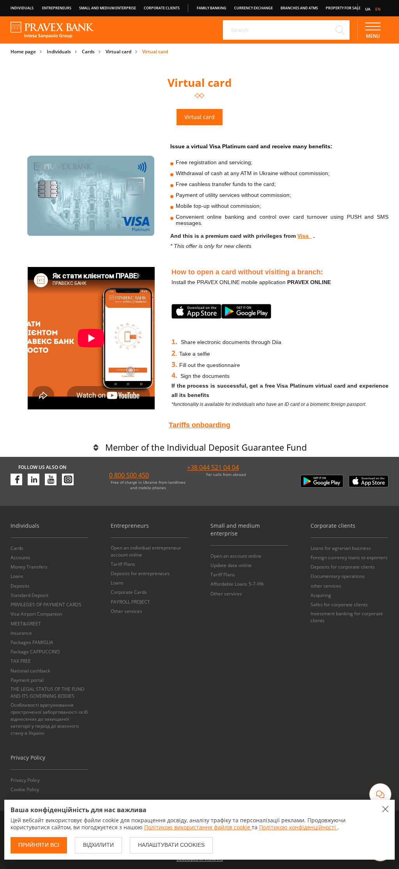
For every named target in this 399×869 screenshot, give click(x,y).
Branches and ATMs (299, 8)
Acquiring (321, 595)
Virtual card (118, 51)
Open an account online (235, 556)
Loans (17, 576)
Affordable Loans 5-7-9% (237, 584)
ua (368, 9)
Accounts (20, 557)
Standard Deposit (29, 595)
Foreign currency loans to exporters (349, 557)
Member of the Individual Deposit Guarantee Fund (206, 447)
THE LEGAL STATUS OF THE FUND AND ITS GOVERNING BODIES (48, 692)
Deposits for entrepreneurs (140, 573)
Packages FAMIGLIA (32, 642)
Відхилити (98, 845)
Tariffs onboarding (199, 425)
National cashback (30, 670)
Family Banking (211, 8)
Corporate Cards (129, 592)
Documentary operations (338, 576)
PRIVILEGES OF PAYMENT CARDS (46, 604)
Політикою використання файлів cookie (198, 827)
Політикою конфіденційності (298, 827)
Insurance (21, 633)
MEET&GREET (26, 623)
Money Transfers (29, 567)
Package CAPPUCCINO (35, 651)
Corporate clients (162, 8)
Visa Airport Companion (36, 614)
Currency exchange (253, 8)
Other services (126, 611)
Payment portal (27, 680)
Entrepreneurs (56, 8)
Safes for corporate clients (339, 604)
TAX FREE (21, 661)
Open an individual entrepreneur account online (146, 551)
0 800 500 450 (129, 475)
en (378, 9)
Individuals (22, 8)
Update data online (231, 565)
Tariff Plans (123, 564)
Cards (88, 51)
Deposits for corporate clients (343, 567)
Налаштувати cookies (171, 845)
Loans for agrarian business (341, 548)
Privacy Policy (25, 780)
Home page (23, 51)
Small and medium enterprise (107, 8)
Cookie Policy (25, 789)
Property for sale (343, 8)
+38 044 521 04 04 (213, 467)
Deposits (20, 586)
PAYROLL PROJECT (130, 602)
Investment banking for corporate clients (347, 617)
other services (326, 586)
